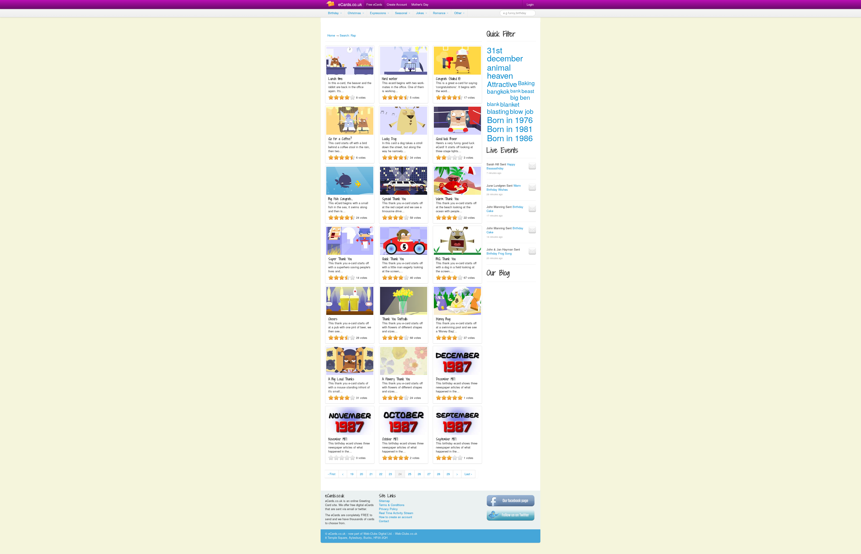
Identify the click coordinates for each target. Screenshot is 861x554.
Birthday (334, 13)
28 (438, 474)
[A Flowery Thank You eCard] (403, 374)
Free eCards (374, 4)
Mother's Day (419, 4)
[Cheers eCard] (349, 314)
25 (409, 474)
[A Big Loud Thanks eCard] (349, 374)
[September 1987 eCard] (457, 434)
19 (351, 474)
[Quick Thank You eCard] (403, 253)
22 (380, 474)
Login (530, 4)
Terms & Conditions (391, 505)
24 (400, 474)
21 (371, 474)
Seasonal (401, 13)
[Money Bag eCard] (457, 314)
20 (361, 474)
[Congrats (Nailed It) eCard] (457, 73)
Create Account (397, 4)
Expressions (378, 13)
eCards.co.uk (350, 4)
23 (390, 474)
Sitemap (384, 501)
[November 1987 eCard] (349, 434)
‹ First (331, 474)
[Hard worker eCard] (403, 73)
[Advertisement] (18, 85)
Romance (439, 13)
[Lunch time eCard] (349, 73)
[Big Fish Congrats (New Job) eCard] (349, 193)
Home (331, 35)
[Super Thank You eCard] (349, 253)
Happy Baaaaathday (501, 166)
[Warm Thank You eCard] (457, 193)
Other (458, 13)
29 (448, 474)
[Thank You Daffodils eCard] (403, 314)
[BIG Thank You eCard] (457, 253)
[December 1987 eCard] (457, 374)
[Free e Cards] (331, 4)
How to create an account (395, 517)
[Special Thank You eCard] (403, 193)
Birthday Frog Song (499, 253)
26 (419, 474)
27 (428, 474)
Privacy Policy (388, 509)
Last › (468, 474)
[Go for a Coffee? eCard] (349, 133)
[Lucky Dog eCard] (403, 133)
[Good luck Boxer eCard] (457, 133)
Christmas (355, 13)
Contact (384, 521)
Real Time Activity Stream (396, 513)
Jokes (420, 13)
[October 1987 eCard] (403, 434)
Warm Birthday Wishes (504, 187)
